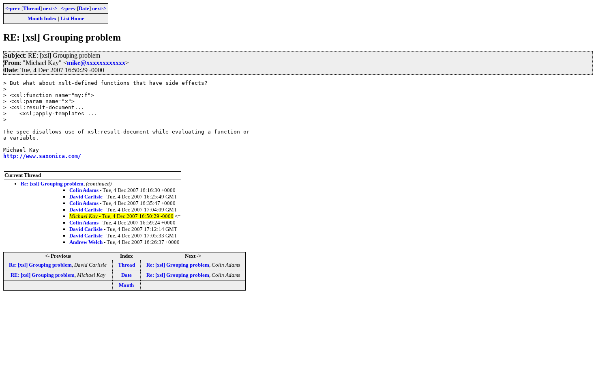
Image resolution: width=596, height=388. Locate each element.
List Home (72, 18)
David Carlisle (86, 197)
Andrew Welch (86, 242)
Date (84, 8)
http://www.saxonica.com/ (42, 156)
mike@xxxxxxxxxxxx (96, 62)
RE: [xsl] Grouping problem (43, 275)
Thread (31, 8)
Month (126, 285)
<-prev (12, 8)
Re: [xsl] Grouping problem (52, 184)
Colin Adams (84, 190)
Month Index (42, 18)
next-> (50, 8)
